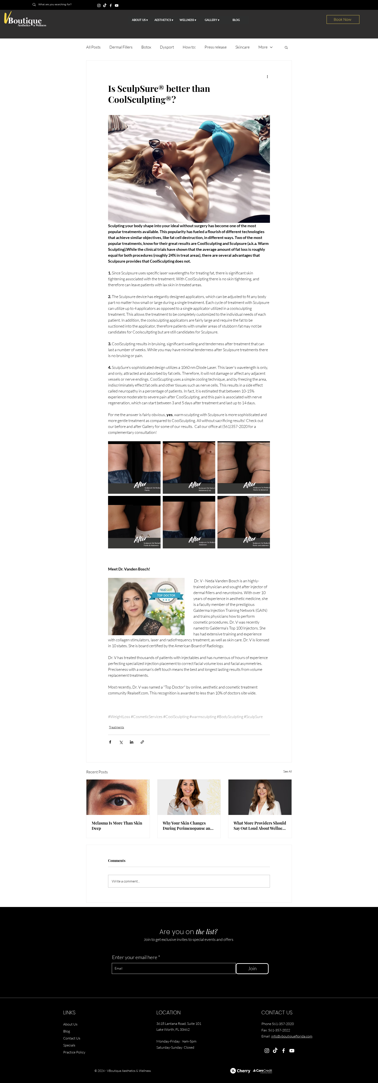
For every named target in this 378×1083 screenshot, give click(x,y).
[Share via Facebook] (110, 742)
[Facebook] (110, 5)
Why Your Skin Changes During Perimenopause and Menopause (188, 825)
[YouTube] (116, 5)
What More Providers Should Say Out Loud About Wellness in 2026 (260, 825)
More (263, 47)
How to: (189, 47)
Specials (69, 1045)
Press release (216, 47)
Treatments (116, 727)
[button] (286, 47)
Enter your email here (134, 957)
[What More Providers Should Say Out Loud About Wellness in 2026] (260, 797)
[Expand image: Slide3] (134, 522)
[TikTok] (105, 5)
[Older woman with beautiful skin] (189, 797)
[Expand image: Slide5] (189, 467)
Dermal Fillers (121, 47)
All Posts (93, 47)
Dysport (167, 47)
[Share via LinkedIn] (132, 742)
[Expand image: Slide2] (243, 467)
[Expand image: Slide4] (189, 522)
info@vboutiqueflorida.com (291, 1036)
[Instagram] (99, 5)
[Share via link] (142, 742)
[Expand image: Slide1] (243, 522)
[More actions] (267, 76)
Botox (146, 47)
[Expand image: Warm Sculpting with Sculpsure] (134, 467)
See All (287, 771)
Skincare (242, 47)
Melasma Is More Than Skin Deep (117, 825)
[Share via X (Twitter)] (121, 742)
